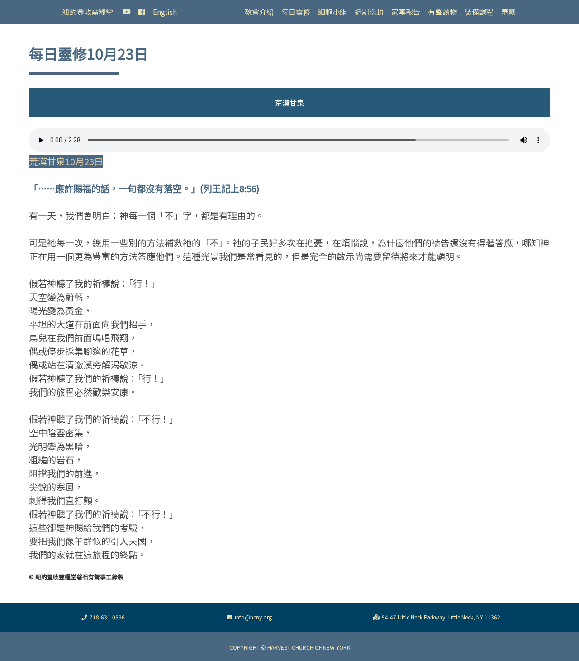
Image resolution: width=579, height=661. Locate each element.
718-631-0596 (107, 617)
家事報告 (405, 11)
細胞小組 (332, 11)
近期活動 (369, 11)
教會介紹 (259, 11)
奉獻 (508, 11)
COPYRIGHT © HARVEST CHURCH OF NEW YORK (289, 647)
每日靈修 (295, 11)
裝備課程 (479, 11)
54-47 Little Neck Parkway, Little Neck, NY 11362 (441, 617)
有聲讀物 (442, 11)
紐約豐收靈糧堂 (87, 11)
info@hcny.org (253, 617)
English (165, 11)
